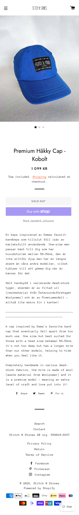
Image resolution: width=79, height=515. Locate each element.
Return (39, 449)
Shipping (39, 176)
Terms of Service (39, 454)
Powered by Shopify (39, 488)
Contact (40, 429)
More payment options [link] (38, 220)
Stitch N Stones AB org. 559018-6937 (39, 434)
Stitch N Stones (46, 483)
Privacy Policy (39, 443)
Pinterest (41, 469)
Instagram (41, 474)
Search (39, 423)
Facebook (41, 463)
